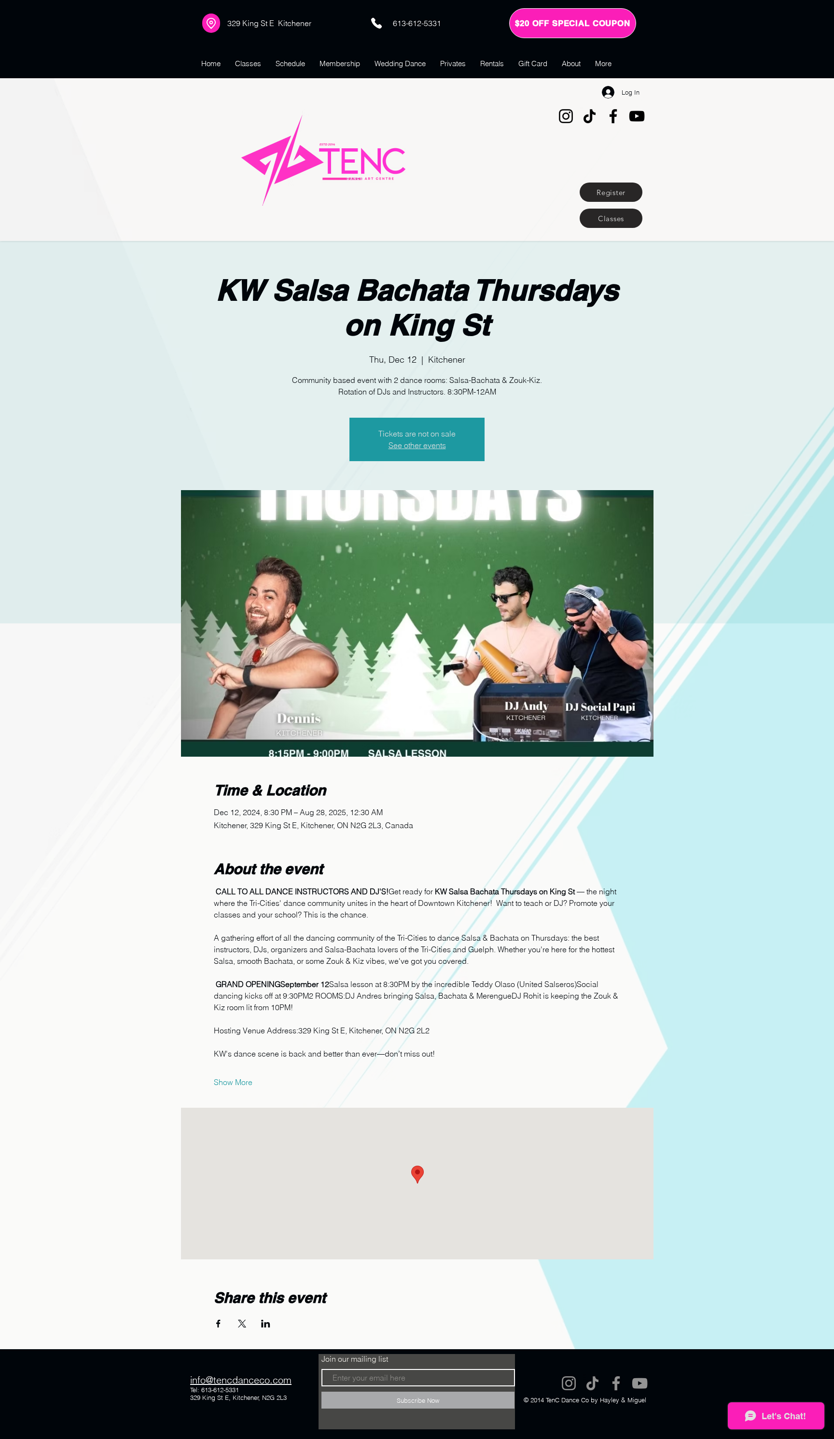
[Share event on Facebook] (218, 1323)
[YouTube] (636, 116)
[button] (572, 23)
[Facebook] (613, 116)
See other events (417, 445)
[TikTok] (589, 116)
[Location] (211, 23)
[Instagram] (565, 116)
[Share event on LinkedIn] (265, 1323)
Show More (233, 1082)
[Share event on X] (242, 1323)
